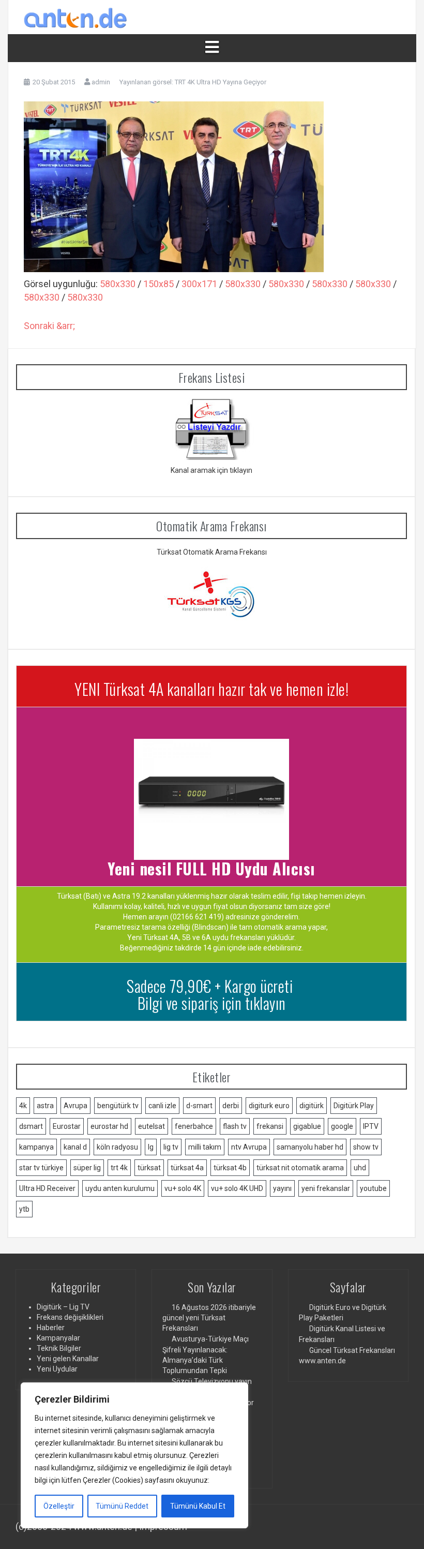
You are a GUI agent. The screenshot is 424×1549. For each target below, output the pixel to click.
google (342, 1126)
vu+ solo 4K (182, 1188)
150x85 (158, 283)
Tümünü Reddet (122, 1506)
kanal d (75, 1147)
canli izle (162, 1105)
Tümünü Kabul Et (197, 1506)
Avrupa (75, 1105)
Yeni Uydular (57, 1369)
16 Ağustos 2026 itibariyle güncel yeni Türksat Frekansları (209, 1317)
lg (151, 1147)
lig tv (170, 1147)
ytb (24, 1209)
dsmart (31, 1126)
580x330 (117, 283)
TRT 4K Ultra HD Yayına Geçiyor (220, 82)
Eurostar (67, 1126)
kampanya (36, 1147)
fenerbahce (194, 1126)
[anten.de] (75, 16)
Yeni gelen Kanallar (68, 1358)
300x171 (199, 283)
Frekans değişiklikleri (70, 1317)
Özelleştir (58, 1506)
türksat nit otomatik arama (300, 1168)
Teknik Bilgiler (59, 1348)
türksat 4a (187, 1168)
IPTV (370, 1126)
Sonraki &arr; (49, 325)
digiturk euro (269, 1105)
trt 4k (119, 1168)
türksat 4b (230, 1168)
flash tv (235, 1126)
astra (45, 1105)
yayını (282, 1188)
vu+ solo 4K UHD (237, 1188)
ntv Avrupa (249, 1147)
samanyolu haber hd (310, 1147)
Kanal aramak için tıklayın (211, 470)
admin (101, 82)
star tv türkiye (41, 1168)
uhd (360, 1168)
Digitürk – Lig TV (63, 1307)
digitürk (311, 1105)
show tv (365, 1147)
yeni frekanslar (325, 1188)
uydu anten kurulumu (120, 1188)
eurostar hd (109, 1126)
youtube (373, 1188)
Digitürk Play (354, 1105)
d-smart (199, 1105)
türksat (149, 1168)
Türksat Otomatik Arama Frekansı (212, 552)
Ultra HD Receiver (47, 1188)
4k (23, 1105)
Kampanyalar (58, 1338)
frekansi (269, 1126)
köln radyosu (117, 1147)
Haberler (51, 1327)
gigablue (307, 1126)
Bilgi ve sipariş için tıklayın (212, 1003)
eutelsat (151, 1126)
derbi (230, 1105)
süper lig (87, 1168)
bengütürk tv (118, 1105)
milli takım (204, 1147)
